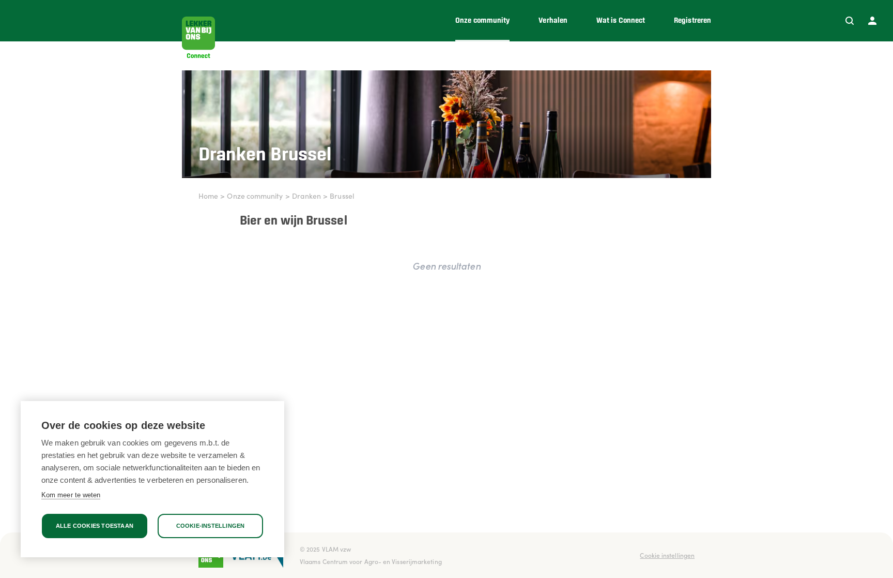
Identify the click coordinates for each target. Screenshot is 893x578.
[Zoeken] (849, 20)
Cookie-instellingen (210, 526)
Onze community (255, 195)
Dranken (306, 195)
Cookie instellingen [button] (667, 555)
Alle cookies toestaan (94, 526)
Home (208, 195)
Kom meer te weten (70, 495)
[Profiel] (872, 20)
